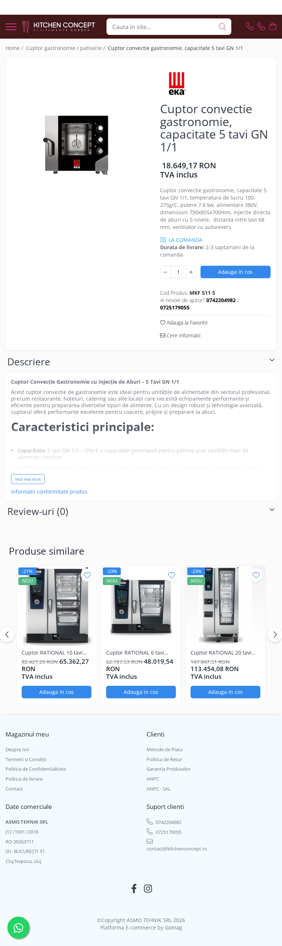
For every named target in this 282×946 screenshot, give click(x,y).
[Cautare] (222, 26)
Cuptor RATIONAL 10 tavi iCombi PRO (52, 652)
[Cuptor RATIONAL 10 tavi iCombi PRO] (57, 606)
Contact (14, 788)
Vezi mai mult (28, 479)
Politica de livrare (24, 778)
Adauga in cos (235, 271)
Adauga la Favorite (186, 322)
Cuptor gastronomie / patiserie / (66, 47)
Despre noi (17, 749)
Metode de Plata (164, 749)
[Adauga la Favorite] (87, 575)
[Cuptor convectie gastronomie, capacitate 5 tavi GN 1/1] (76, 144)
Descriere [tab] (28, 361)
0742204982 (168, 822)
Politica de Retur (164, 759)
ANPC (153, 778)
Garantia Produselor (169, 769)
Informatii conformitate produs (49, 491)
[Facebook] (134, 888)
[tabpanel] (76, 144)
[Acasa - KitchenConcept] (58, 26)
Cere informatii (182, 335)
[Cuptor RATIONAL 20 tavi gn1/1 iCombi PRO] (225, 606)
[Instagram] (148, 888)
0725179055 (168, 832)
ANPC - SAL (159, 788)
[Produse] (11, 27)
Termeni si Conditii (26, 759)
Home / (15, 47)
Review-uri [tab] (37, 511)
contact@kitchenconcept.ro (177, 848)
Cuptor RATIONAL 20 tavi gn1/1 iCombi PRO (221, 652)
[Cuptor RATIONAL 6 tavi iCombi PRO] (141, 606)
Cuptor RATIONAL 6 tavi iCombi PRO (135, 652)
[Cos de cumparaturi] (272, 26)
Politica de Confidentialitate (36, 769)
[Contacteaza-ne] (250, 26)
